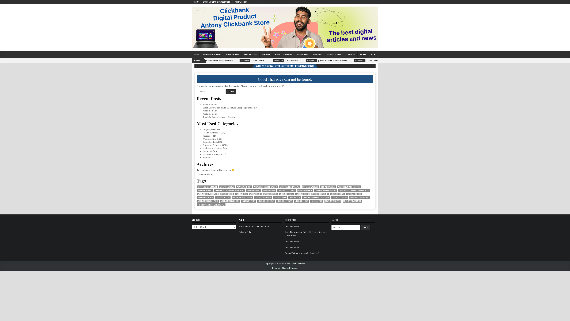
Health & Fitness (232, 54)
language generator (263, 197)
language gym (294, 197)
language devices (223, 197)
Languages (317, 54)
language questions (266, 201)
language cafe (255, 194)
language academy (205, 190)
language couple (337, 194)
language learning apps (359, 197)
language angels (254, 190)
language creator (354, 194)
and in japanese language (290, 186)
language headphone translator (316, 197)
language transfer (333, 201)
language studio (301, 201)
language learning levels (208, 201)
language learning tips (230, 201)
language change (286, 194)
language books (226, 194)
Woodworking (302, 54)
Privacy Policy (241, 2)
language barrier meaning (325, 190)
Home (196, 2)
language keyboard (339, 197)
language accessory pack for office (229, 190)
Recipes (363, 54)
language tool (317, 201)
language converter (319, 194)
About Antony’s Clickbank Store (216, 2)
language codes (302, 194)
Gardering (266, 54)
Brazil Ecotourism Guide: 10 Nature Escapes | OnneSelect (230, 108)
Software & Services (334, 54)
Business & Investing (283, 54)
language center (270, 194)
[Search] (375, 54)
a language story (244, 186)
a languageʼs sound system (265, 186)
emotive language (328, 186)
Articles (351, 54)
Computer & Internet (212, 54)
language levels (248, 201)
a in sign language (227, 186)
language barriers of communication (354, 190)
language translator (352, 201)
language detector (205, 197)
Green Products (250, 54)
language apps (269, 190)
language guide (280, 197)
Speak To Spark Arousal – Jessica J (219, 117)
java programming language (349, 186)
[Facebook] (371, 54)
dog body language (310, 186)
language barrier (305, 190)
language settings (284, 201)
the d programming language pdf (211, 204)
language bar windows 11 (208, 194)
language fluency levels (242, 197)
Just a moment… (210, 105)
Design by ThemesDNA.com (285, 268)
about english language (207, 186)
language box (241, 194)
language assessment (287, 190)
